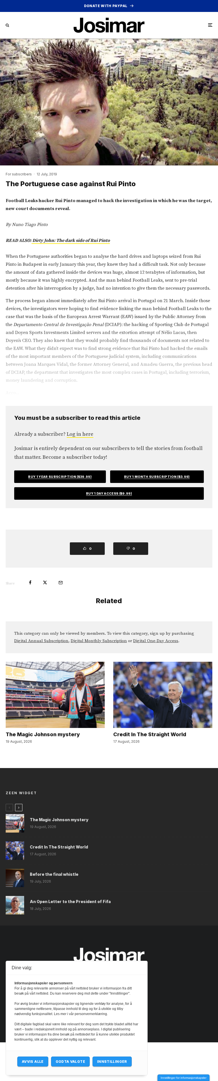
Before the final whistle (54, 874)
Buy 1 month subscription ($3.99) (157, 477)
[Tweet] (45, 582)
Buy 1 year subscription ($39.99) (60, 477)
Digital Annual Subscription (41, 641)
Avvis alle (33, 1061)
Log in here (80, 434)
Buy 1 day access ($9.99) (109, 493)
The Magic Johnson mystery (43, 734)
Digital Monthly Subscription (99, 641)
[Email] (60, 582)
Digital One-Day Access (155, 641)
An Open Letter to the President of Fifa (70, 901)
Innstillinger (112, 1061)
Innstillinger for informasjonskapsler (183, 1077)
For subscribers (19, 174)
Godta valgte (70, 1061)
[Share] (30, 582)
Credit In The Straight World (149, 734)
